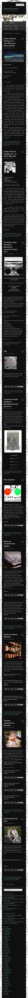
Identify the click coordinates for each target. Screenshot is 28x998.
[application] (14, 386)
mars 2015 (6, 966)
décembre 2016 (7, 950)
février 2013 (6, 975)
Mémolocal (6, 518)
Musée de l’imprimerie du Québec (9, 543)
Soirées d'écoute (12, 342)
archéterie (6, 713)
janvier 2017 (6, 949)
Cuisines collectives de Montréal (9, 722)
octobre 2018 (7, 936)
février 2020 (6, 930)
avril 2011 (6, 988)
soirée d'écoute (11, 144)
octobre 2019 (7, 933)
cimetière (6, 878)
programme (15, 458)
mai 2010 (6, 989)
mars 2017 (6, 946)
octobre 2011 (7, 983)
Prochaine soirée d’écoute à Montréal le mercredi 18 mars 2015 (10, 247)
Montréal (6, 144)
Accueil (5, 23)
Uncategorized (11, 142)
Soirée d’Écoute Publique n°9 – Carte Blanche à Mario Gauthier (10, 42)
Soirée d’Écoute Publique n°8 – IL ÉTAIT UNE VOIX (10, 153)
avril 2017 (6, 944)
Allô (5, 351)
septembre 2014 (7, 972)
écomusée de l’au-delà (19, 849)
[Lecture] (5, 386)
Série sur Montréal (13, 532)
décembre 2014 (7, 969)
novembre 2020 (7, 928)
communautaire (7, 811)
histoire (5, 627)
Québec (21, 627)
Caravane (14, 510)
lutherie (20, 713)
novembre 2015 (7, 960)
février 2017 (6, 947)
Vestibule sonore (11, 8)
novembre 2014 (7, 971)
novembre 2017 (7, 939)
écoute (5, 343)
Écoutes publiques (13, 141)
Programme (6, 138)
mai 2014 (6, 974)
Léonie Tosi (6, 918)
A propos (6, 28)
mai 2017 (6, 942)
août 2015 (6, 963)
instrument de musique (13, 713)
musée (18, 627)
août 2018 (6, 938)
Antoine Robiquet (10, 588)
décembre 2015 (7, 958)
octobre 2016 (7, 952)
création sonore (7, 392)
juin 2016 (6, 953)
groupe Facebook (14, 468)
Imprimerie (9, 627)
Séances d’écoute (7, 25)
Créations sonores (13, 390)
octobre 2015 (7, 961)
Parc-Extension (14, 761)
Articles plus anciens (9, 884)
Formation (16, 25)
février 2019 (6, 935)
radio (12, 343)
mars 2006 (6, 994)
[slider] (21, 386)
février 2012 (6, 980)
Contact (16, 28)
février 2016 (6, 956)
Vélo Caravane (9, 480)
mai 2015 (6, 964)
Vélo (16, 534)
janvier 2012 (6, 982)
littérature (13, 392)
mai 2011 (6, 986)
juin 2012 (6, 977)
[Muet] (18, 386)
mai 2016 (6, 955)
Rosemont (6, 761)
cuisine (12, 811)
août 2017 (6, 941)
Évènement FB (7, 137)
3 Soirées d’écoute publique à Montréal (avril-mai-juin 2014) (11, 402)
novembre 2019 (7, 931)
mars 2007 (6, 993)
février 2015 (6, 967)
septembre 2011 (7, 985)
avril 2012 (6, 978)
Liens (11, 28)
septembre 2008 (7, 991)
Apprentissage (7, 534)
